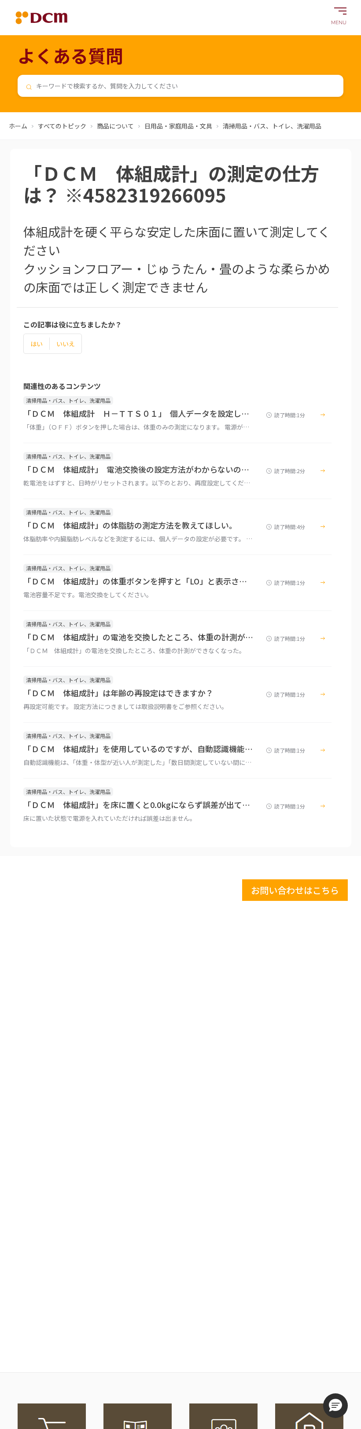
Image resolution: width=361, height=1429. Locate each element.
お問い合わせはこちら (295, 890)
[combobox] (180, 86)
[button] (335, 1405)
